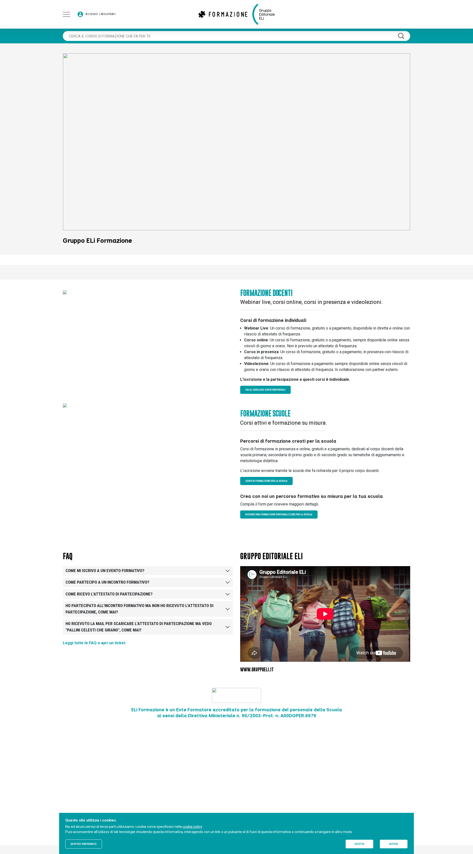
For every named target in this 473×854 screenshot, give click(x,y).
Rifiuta (393, 844)
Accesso (91, 14)
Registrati (108, 14)
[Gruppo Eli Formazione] (236, 14)
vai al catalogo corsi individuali (265, 389)
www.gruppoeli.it (257, 669)
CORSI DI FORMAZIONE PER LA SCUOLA (266, 481)
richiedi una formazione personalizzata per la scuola (278, 514)
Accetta (360, 844)
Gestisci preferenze (83, 844)
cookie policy (192, 827)
